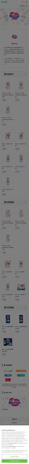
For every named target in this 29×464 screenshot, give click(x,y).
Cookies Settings (14, 456)
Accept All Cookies (14, 461)
